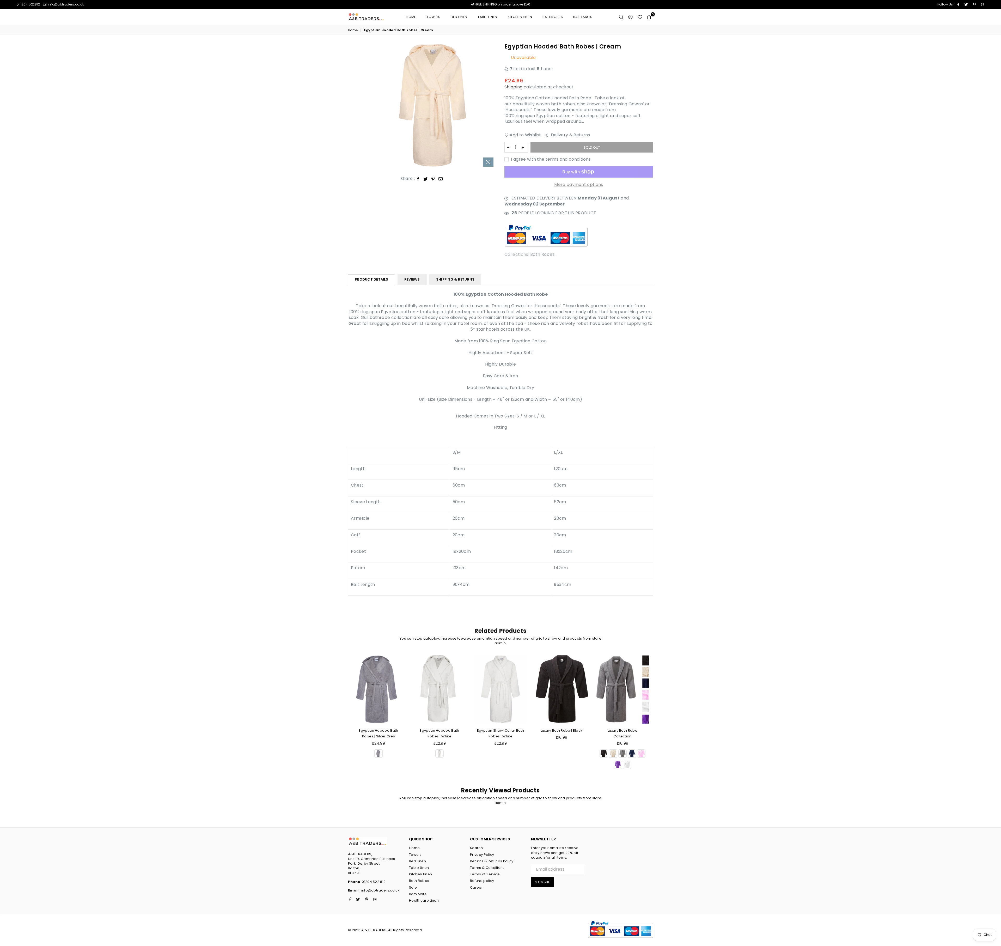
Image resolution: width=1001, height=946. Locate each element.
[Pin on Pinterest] (433, 178)
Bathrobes (552, 16)
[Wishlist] (640, 17)
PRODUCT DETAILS (371, 279)
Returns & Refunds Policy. (492, 861)
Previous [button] (342, 718)
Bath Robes (542, 254)
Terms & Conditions (487, 867)
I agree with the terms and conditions (550, 159)
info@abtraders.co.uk (65, 4)
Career (476, 887)
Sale (413, 887)
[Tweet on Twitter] (425, 178)
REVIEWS (412, 279)
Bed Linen (417, 861)
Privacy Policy (482, 854)
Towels (433, 16)
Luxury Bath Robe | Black (562, 730)
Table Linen (487, 16)
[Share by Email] (440, 178)
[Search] (621, 17)
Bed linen (459, 16)
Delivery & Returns (570, 135)
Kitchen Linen (520, 16)
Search (476, 847)
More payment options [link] (578, 184)
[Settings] (630, 17)
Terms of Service (485, 874)
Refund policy (482, 880)
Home (411, 16)
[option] (433, 106)
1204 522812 (30, 4)
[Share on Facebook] (418, 178)
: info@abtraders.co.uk (379, 890)
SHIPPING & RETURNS (455, 279)
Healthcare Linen (424, 900)
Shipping (513, 87)
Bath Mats (583, 16)
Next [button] (658, 718)
